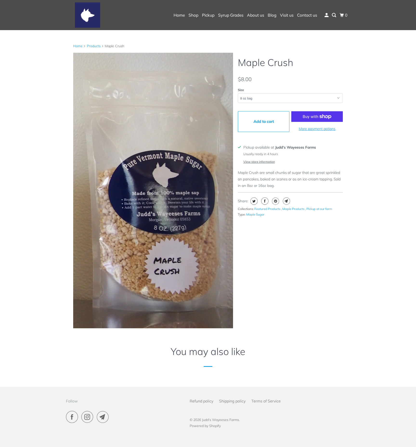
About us (255, 15)
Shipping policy (232, 401)
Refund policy (201, 401)
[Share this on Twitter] (253, 201)
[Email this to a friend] (286, 201)
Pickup (208, 15)
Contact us (307, 15)
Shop (193, 15)
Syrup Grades (230, 15)
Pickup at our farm (319, 209)
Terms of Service (266, 401)
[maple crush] (153, 190)
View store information (259, 162)
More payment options (317, 128)
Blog (272, 15)
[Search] (334, 15)
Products (94, 46)
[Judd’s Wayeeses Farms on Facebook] (73, 417)
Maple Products (293, 209)
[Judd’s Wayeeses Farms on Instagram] (88, 417)
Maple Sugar (255, 214)
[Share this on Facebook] (264, 201)
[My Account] (327, 15)
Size (241, 90)
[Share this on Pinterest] (275, 201)
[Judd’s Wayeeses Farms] (87, 15)
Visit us (286, 15)
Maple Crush (265, 62)
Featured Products (267, 209)
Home (179, 15)
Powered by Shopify (205, 426)
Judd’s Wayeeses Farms (220, 420)
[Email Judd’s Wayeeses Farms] (104, 417)
